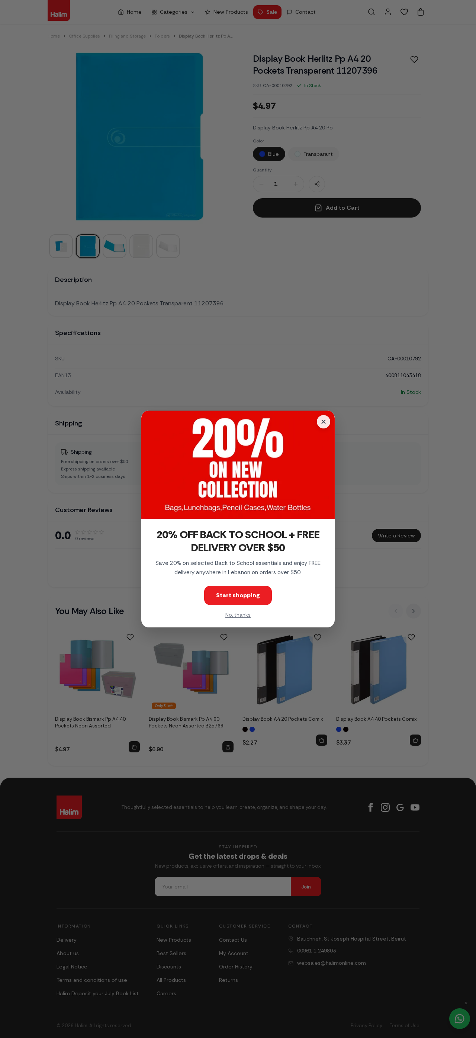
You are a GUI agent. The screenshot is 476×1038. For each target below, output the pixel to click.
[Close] (323, 421)
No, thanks (238, 614)
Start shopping (238, 595)
